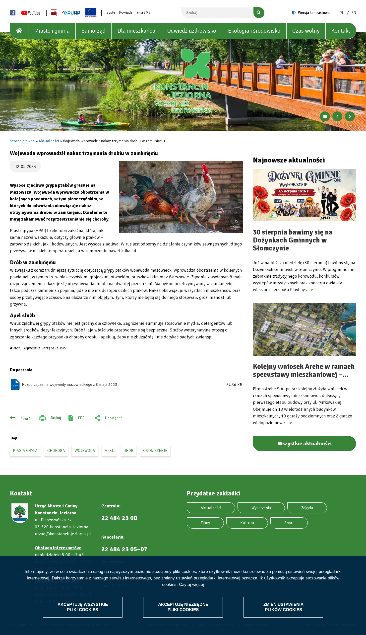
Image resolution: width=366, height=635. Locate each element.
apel (109, 450)
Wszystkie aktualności (305, 443)
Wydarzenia (261, 507)
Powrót (26, 418)
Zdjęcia (307, 507)
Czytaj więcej (191, 584)
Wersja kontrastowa (314, 13)
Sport (289, 522)
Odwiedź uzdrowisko (191, 30)
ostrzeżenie (155, 450)
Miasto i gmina (52, 30)
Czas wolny (305, 30)
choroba (56, 450)
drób (128, 450)
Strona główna (22, 141)
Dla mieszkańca (136, 30)
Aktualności (49, 141)
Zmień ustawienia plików (283, 607)
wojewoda (85, 450)
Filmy (205, 522)
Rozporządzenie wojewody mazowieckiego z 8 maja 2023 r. (71, 384)
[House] (19, 31)
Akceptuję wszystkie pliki (83, 607)
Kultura (247, 522)
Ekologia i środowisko (254, 30)
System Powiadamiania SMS (129, 12)
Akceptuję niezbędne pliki (183, 607)
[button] (181, 197)
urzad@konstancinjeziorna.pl (63, 534)
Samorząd (94, 30)
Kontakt (340, 30)
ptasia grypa (25, 450)
